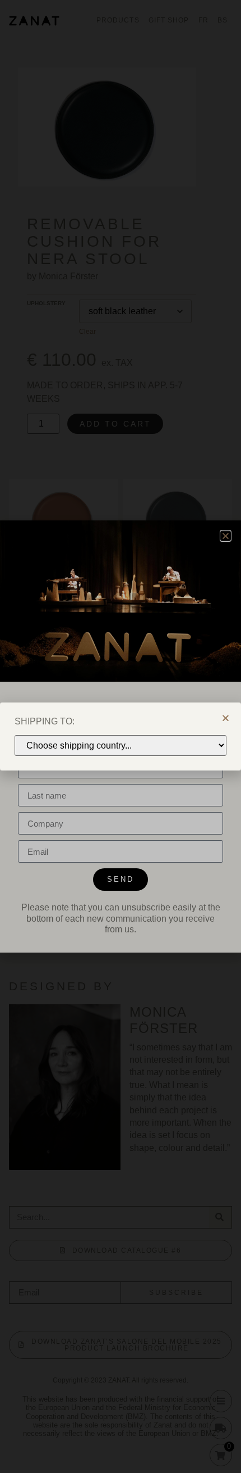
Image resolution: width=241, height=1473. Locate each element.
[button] (225, 718)
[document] (120, 736)
